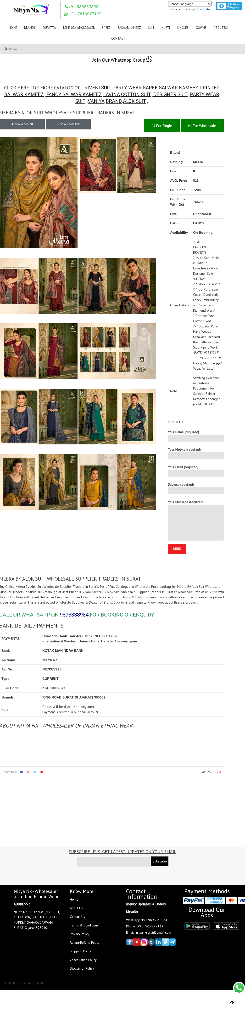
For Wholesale (204, 125)
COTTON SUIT (136, 94)
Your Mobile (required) (184, 449)
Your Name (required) (183, 432)
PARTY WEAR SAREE (135, 88)
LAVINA (111, 94)
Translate (203, 9)
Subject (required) (181, 484)
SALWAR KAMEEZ (178, 88)
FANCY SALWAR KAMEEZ (74, 94)
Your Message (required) (186, 502)
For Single (163, 125)
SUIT (106, 88)
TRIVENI (91, 88)
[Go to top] (232, 1002)
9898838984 (74, 615)
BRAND (114, 101)
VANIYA (96, 101)
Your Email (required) (183, 467)
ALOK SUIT (134, 101)
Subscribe (160, 861)
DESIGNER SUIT (170, 94)
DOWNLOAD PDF (69, 124)
